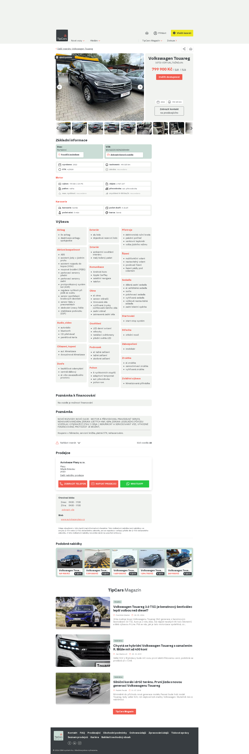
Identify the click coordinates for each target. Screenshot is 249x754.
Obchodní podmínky (115, 732)
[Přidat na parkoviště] (190, 48)
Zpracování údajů (159, 732)
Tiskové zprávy (180, 732)
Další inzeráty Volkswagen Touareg (75, 49)
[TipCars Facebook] (69, 743)
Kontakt (72, 732)
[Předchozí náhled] (57, 128)
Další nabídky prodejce (72, 475)
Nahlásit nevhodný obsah (116, 737)
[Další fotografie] (140, 87)
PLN (184, 69)
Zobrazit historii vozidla (122, 155)
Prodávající (94, 732)
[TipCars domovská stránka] (63, 35)
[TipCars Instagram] (79, 743)
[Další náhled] (191, 128)
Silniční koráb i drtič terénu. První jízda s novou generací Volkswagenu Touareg (147, 683)
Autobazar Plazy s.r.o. (72, 462)
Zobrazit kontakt (169, 111)
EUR (177, 69)
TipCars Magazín (125, 711)
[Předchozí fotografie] (59, 87)
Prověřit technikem (70, 155)
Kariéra (95, 737)
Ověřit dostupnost (169, 77)
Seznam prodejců (78, 737)
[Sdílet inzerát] (184, 48)
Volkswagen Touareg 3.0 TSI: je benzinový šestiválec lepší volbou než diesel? (152, 608)
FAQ (82, 732)
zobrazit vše (68, 510)
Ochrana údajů (137, 732)
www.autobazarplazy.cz (73, 519)
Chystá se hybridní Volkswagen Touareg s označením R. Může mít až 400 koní (152, 647)
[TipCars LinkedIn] (74, 743)
